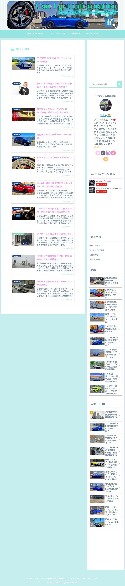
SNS (36, 578)
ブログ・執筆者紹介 (48, 578)
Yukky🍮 (105, 115)
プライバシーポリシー (76, 578)
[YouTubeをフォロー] (113, 153)
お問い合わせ (93, 578)
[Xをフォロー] (103, 153)
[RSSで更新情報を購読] (105, 159)
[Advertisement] (105, 62)
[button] (119, 84)
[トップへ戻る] (121, 582)
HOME (29, 578)
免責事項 (61, 578)
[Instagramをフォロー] (108, 153)
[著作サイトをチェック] (97, 153)
